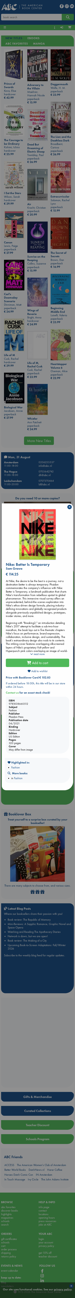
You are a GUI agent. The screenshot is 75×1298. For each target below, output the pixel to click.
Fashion (15, 767)
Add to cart (39, 662)
